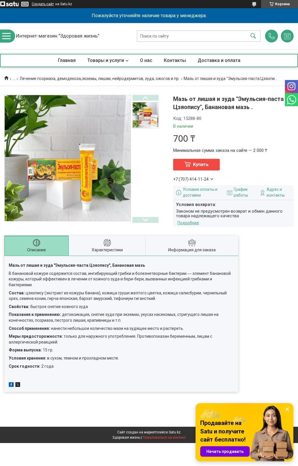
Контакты (175, 60)
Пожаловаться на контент (164, 437)
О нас (146, 60)
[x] (17, 385)
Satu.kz (175, 432)
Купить (201, 164)
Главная (67, 60)
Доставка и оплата (219, 60)
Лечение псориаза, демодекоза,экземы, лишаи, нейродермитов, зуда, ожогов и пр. (99, 78)
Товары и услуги (105, 60)
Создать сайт (43, 4)
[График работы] (287, 36)
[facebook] (11, 385)
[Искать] (253, 36)
